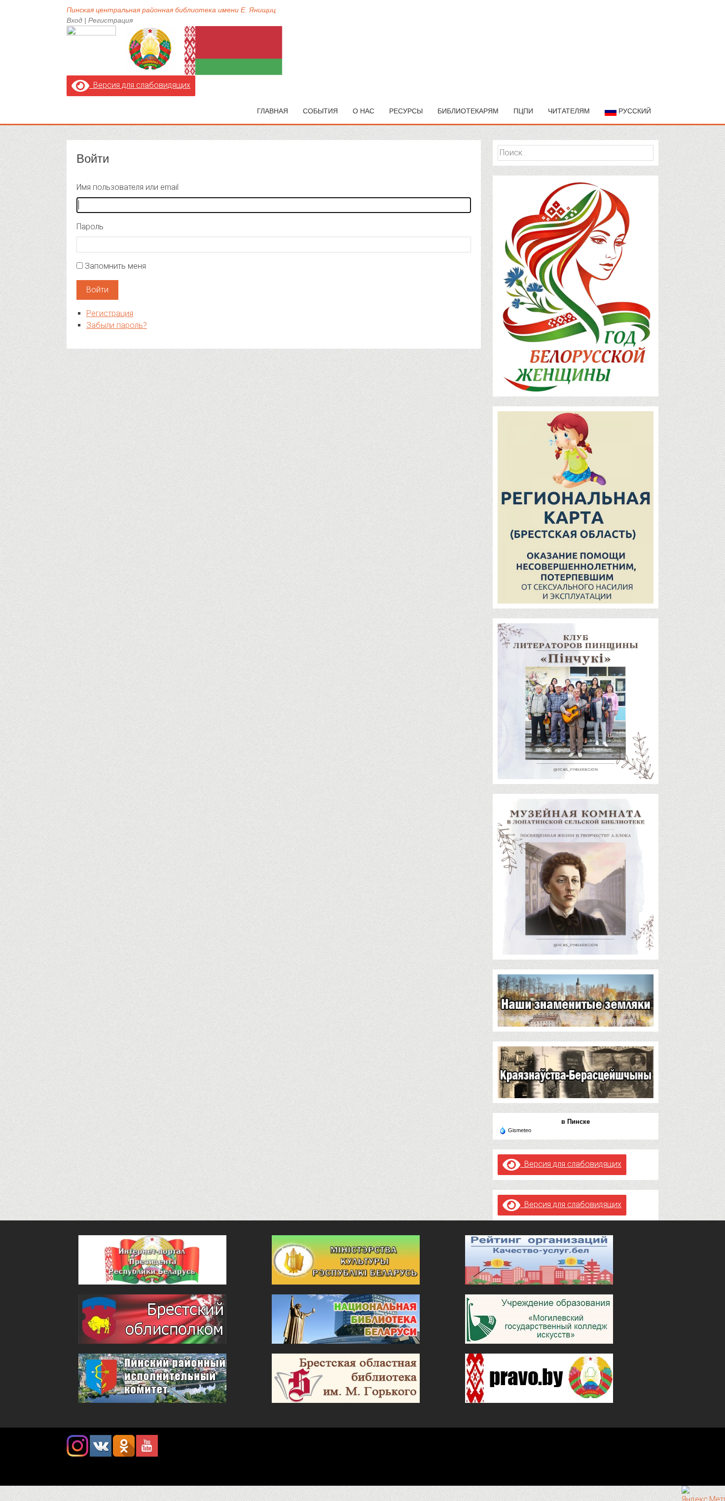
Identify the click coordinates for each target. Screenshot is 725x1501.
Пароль (90, 226)
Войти (97, 289)
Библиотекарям (468, 111)
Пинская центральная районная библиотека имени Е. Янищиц (171, 10)
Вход (74, 20)
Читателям (569, 111)
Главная (272, 111)
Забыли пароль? (116, 325)
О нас (363, 111)
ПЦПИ (523, 111)
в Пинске (575, 1121)
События (320, 111)
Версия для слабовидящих (139, 85)
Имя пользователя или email (127, 187)
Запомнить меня (115, 266)
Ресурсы (406, 111)
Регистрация (110, 20)
